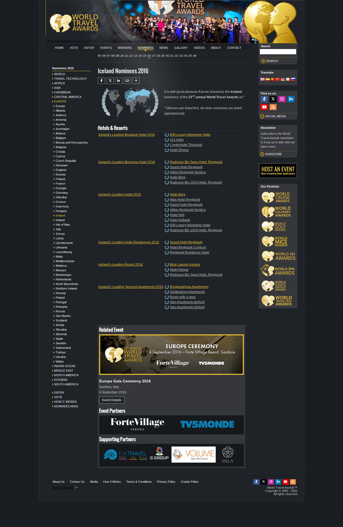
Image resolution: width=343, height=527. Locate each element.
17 (153, 55)
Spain (59, 338)
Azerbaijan (62, 128)
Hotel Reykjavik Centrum (188, 247)
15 (144, 55)
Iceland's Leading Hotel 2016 (119, 194)
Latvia (60, 238)
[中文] (278, 80)
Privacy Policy (166, 481)
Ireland (60, 220)
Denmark (62, 165)
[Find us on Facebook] (264, 99)
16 (149, 55)
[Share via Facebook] (101, 81)
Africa (59, 83)
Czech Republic (66, 160)
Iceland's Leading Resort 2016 (120, 264)
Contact (234, 47)
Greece (61, 201)
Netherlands (64, 279)
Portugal (61, 302)
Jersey (60, 233)
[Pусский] (293, 80)
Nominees (145, 47)
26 (194, 55)
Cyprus (60, 156)
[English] (262, 80)
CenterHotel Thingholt (186, 145)
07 (108, 55)
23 (181, 55)
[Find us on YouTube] (264, 107)
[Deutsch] (283, 80)
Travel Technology (70, 78)
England (61, 169)
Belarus (61, 133)
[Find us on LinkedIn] (291, 99)
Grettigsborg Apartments (187, 292)
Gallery (181, 47)
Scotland (61, 320)
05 (99, 55)
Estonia (60, 174)
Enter (89, 47)
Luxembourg (64, 252)
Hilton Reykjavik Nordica (188, 172)
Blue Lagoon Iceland (185, 264)
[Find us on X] (273, 99)
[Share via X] (110, 81)
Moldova (61, 265)
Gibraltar (61, 197)
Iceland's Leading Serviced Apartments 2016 (130, 287)
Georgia (61, 188)
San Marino (63, 315)
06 (104, 55)
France (60, 183)
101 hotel (177, 140)
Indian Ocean (64, 366)
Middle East (63, 370)
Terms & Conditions (139, 481)
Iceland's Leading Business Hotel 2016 (126, 162)
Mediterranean (65, 261)
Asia (57, 87)
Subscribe (273, 154)
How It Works (112, 481)
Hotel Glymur (179, 150)
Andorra (61, 115)
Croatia (60, 151)
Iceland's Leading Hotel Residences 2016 (128, 242)
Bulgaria (61, 147)
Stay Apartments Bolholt (187, 302)
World (59, 74)
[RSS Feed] (273, 107)
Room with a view (183, 297)
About (216, 47)
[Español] (268, 80)
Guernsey (62, 206)
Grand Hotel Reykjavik (186, 167)
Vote (74, 47)
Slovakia (61, 329)
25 (190, 55)
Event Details (111, 400)
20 (167, 55)
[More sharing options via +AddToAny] (136, 81)
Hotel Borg (177, 177)
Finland (60, 179)
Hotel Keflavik (180, 220)
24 (185, 55)
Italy (58, 229)
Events (106, 47)
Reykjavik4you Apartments (189, 287)
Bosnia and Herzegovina (72, 142)
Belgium (61, 138)
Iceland (60, 215)
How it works (65, 401)
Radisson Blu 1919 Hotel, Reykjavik (196, 182)
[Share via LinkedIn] (118, 81)
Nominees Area (66, 406)
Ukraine (61, 356)
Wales (60, 361)
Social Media (275, 116)
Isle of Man (63, 224)
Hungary (61, 211)
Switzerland (63, 347)
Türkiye (61, 352)
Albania (60, 110)
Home (59, 47)
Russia (60, 311)
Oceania (60, 379)
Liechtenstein (64, 242)
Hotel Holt (177, 215)
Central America (67, 96)
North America (66, 375)
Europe (60, 101)
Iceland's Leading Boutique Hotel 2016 (126, 135)
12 (131, 55)
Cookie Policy (190, 481)
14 (140, 55)
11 (126, 55)
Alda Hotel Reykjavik (185, 200)
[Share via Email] (127, 81)
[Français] (288, 80)
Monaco (61, 270)
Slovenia (61, 334)
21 (172, 55)
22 (176, 55)
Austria (60, 124)
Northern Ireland (66, 288)
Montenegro (63, 274)
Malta (59, 256)
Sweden (61, 343)
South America (66, 384)
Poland (60, 297)
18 (158, 55)
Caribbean (62, 92)
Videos (199, 47)
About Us (59, 481)
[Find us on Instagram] (281, 99)
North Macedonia (67, 284)
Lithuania (61, 247)
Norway (61, 293)
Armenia (61, 119)
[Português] (273, 80)
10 (122, 55)
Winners (125, 47)
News (163, 47)
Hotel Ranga (179, 270)
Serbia (60, 325)
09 (117, 55)
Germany (62, 192)
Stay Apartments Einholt (187, 307)
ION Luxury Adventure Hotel (190, 135)
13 (135, 55)
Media (94, 481)
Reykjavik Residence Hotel (189, 252)
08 (113, 55)
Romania (61, 306)
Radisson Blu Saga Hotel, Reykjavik (196, 162)
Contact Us (77, 481)
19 (163, 55)
